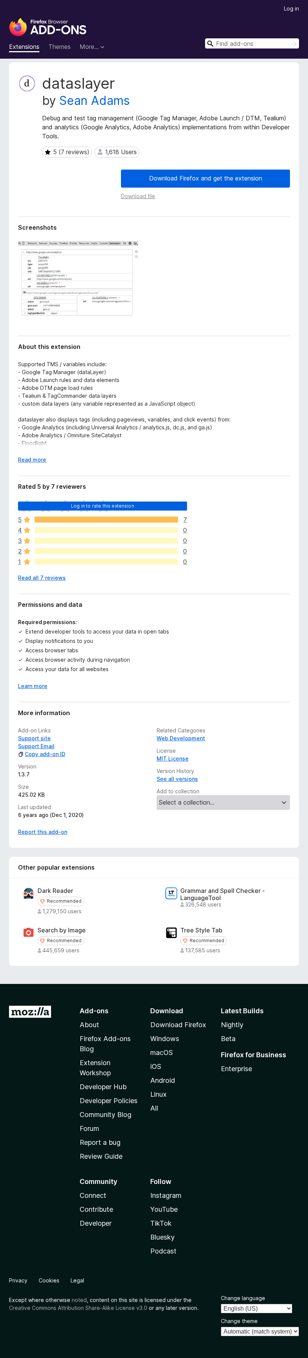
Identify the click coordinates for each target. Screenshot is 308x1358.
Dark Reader (55, 890)
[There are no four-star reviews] (106, 530)
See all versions (177, 779)
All (154, 1108)
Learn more (32, 686)
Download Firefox (178, 1025)
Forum (89, 1128)
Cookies (49, 1280)
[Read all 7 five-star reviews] (106, 520)
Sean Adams (94, 100)
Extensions (24, 46)
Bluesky (162, 1237)
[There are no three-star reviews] (106, 541)
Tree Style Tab (201, 930)
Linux (158, 1094)
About (89, 1025)
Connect (93, 1195)
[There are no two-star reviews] (106, 551)
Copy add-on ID (45, 754)
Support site (34, 738)
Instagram (165, 1195)
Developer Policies (108, 1101)
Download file (138, 196)
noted (79, 1300)
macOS (161, 1052)
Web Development (181, 738)
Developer (96, 1223)
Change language (243, 1298)
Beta (228, 1039)
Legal (77, 1280)
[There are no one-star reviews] (106, 562)
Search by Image (62, 930)
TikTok (161, 1223)
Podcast (163, 1251)
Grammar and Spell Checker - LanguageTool (222, 894)
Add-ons (94, 1011)
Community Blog (105, 1115)
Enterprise (236, 1069)
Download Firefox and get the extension (205, 178)
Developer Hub (103, 1087)
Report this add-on (42, 832)
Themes (59, 46)
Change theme (239, 1321)
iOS (155, 1066)
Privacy (18, 1280)
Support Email (36, 746)
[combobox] (252, 43)
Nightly (232, 1025)
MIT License (173, 758)
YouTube (164, 1209)
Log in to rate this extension (102, 506)
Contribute (96, 1209)
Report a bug (100, 1142)
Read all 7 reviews (42, 577)
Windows (164, 1039)
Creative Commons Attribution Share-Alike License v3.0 (78, 1308)
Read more (32, 459)
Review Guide (101, 1156)
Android (162, 1080)
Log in (291, 8)
